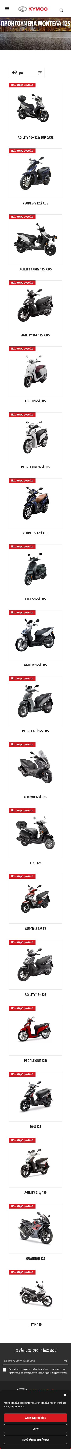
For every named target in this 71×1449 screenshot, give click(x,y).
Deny (35, 1429)
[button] (65, 1395)
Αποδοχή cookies (35, 1418)
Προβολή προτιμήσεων (35, 1439)
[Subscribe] (66, 1361)
